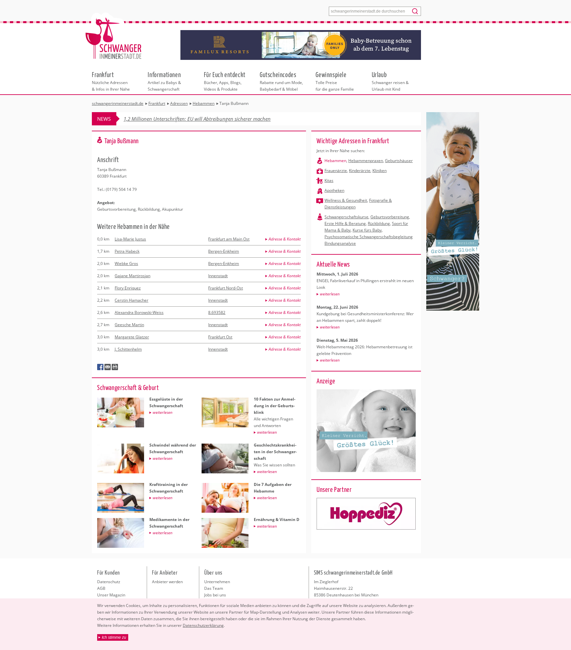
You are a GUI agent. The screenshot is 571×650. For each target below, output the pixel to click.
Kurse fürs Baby (367, 230)
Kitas (328, 180)
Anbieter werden (167, 582)
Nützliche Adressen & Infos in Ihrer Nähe (111, 81)
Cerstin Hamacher (131, 300)
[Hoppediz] (366, 514)
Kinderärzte (359, 170)
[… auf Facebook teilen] (100, 367)
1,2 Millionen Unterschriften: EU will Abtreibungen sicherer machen (197, 118)
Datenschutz (108, 582)
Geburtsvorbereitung (389, 217)
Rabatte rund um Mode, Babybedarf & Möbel (281, 81)
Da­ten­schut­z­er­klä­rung (203, 625)
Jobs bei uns (215, 595)
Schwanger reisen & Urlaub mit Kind (390, 81)
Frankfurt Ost (220, 337)
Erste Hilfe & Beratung (345, 223)
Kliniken (379, 170)
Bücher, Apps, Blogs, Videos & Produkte (225, 81)
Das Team (213, 588)
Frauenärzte (335, 170)
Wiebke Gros (126, 263)
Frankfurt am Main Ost (228, 239)
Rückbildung (379, 223)
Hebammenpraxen (365, 160)
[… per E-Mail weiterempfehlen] (107, 367)
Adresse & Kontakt (285, 239)
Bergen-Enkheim (223, 251)
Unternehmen (217, 582)
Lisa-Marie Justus (130, 239)
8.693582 (216, 312)
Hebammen (335, 160)
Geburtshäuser (399, 160)
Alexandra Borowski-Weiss (139, 312)
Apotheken (334, 190)
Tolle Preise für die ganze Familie (335, 81)
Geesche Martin (129, 324)
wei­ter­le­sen (330, 294)
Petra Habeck (127, 251)
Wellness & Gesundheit (345, 200)
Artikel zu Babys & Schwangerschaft (164, 81)
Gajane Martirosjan (132, 276)
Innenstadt (218, 276)
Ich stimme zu (114, 637)
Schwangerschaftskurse (346, 217)
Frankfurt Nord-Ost (225, 288)
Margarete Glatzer (132, 337)
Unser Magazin (111, 595)
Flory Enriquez (128, 288)
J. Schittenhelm (128, 349)
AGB (101, 588)
